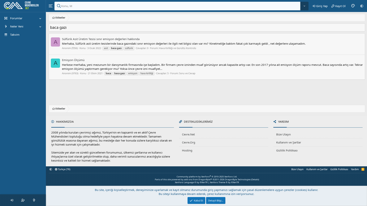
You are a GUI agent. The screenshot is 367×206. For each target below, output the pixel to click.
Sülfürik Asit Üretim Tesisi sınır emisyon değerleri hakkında (101, 39)
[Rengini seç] (353, 6)
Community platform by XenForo (207, 176)
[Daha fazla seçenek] (304, 6)
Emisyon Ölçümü (73, 60)
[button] (361, 6)
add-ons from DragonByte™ (198, 179)
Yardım (355, 169)
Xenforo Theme (224, 182)
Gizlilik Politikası (287, 150)
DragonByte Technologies (238, 179)
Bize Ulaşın (283, 134)
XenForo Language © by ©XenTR (191, 182)
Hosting (187, 150)
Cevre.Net (188, 134)
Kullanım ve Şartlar (288, 142)
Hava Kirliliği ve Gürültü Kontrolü (177, 48)
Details (255, 179)
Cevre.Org (188, 142)
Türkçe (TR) (63, 169)
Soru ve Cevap (187, 73)
